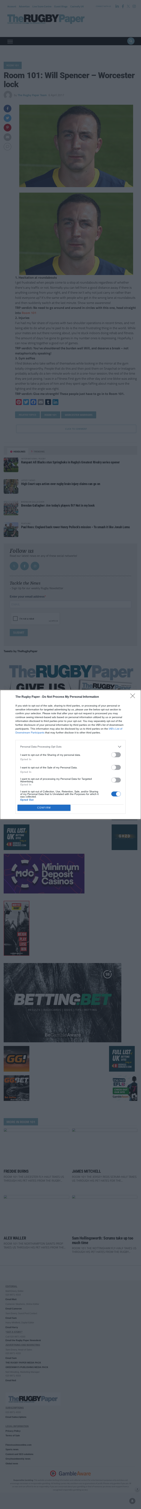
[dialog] (70, 754)
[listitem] (70, 747)
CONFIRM (44, 807)
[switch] (116, 754)
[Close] (133, 697)
